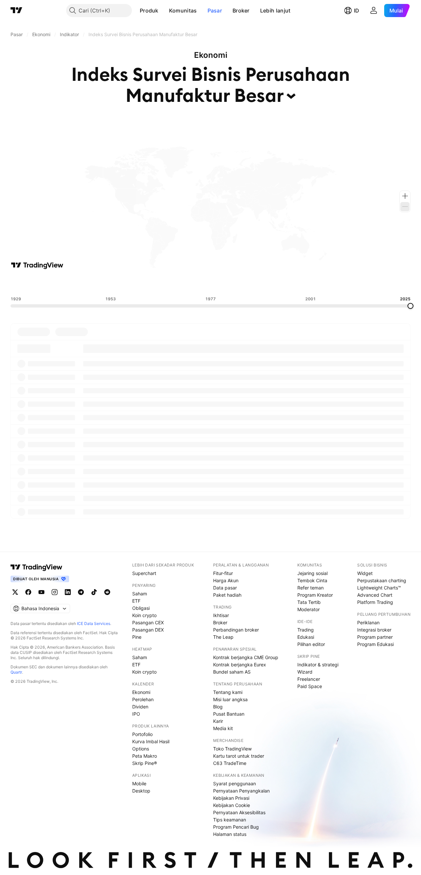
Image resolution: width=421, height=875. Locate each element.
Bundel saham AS (232, 672)
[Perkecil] (404, 206)
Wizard (304, 672)
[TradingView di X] (15, 592)
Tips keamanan (229, 819)
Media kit (223, 728)
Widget (365, 573)
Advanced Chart (374, 595)
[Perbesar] (404, 196)
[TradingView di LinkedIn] (67, 592)
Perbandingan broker (236, 630)
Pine (136, 637)
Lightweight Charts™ (379, 587)
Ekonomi (141, 692)
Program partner (375, 637)
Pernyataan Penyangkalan (241, 791)
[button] (163, 10)
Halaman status (229, 834)
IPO (136, 714)
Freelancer (308, 679)
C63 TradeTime (229, 763)
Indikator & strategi (317, 664)
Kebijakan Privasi (231, 798)
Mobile (139, 783)
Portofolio (142, 734)
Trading (305, 630)
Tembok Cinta (312, 580)
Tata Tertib (309, 602)
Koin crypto (144, 615)
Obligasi (141, 608)
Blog (218, 706)
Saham (139, 593)
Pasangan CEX (148, 622)
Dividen (140, 706)
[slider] (410, 306)
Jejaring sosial (312, 573)
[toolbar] (210, 282)
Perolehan (143, 699)
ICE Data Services (93, 623)
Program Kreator (315, 595)
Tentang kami (227, 692)
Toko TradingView (232, 748)
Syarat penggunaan (234, 783)
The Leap (223, 637)
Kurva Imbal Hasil (150, 741)
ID (356, 10)
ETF (136, 601)
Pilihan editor (311, 644)
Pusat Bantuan (228, 714)
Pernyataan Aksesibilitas (239, 812)
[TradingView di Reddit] (107, 592)
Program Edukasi (375, 644)
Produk (149, 10)
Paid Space (309, 686)
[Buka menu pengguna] (373, 10)
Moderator (308, 609)
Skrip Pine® (144, 763)
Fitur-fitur (223, 573)
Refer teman (310, 587)
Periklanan (368, 622)
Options (140, 748)
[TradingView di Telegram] (81, 592)
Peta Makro (144, 756)
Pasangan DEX (148, 630)
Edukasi (305, 637)
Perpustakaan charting (381, 580)
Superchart (144, 573)
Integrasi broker (374, 630)
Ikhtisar (221, 615)
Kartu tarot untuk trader (238, 756)
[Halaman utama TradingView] (16, 10)
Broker (241, 10)
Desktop (141, 791)
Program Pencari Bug (236, 827)
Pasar (215, 10)
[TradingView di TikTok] (94, 592)
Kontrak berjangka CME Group (245, 657)
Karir (218, 721)
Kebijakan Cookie (231, 805)
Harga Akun (225, 580)
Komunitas (183, 10)
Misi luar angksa (230, 699)
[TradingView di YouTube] (41, 592)
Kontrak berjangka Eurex (239, 664)
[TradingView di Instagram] (54, 592)
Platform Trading (375, 602)
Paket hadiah (227, 595)
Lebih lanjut (275, 10)
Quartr (16, 672)
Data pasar (225, 587)
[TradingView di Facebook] (28, 592)
